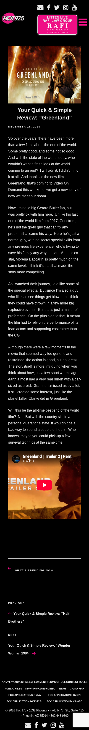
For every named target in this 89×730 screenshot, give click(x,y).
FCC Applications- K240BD (64, 701)
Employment (38, 682)
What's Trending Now (34, 570)
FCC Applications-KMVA (24, 695)
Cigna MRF (77, 688)
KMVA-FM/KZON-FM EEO (40, 688)
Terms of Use (56, 682)
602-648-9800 (59, 715)
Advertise (21, 682)
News (62, 688)
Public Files (13, 688)
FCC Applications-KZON (64, 695)
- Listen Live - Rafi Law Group (57, 19)
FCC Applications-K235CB (24, 701)
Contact (8, 682)
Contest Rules (76, 682)
